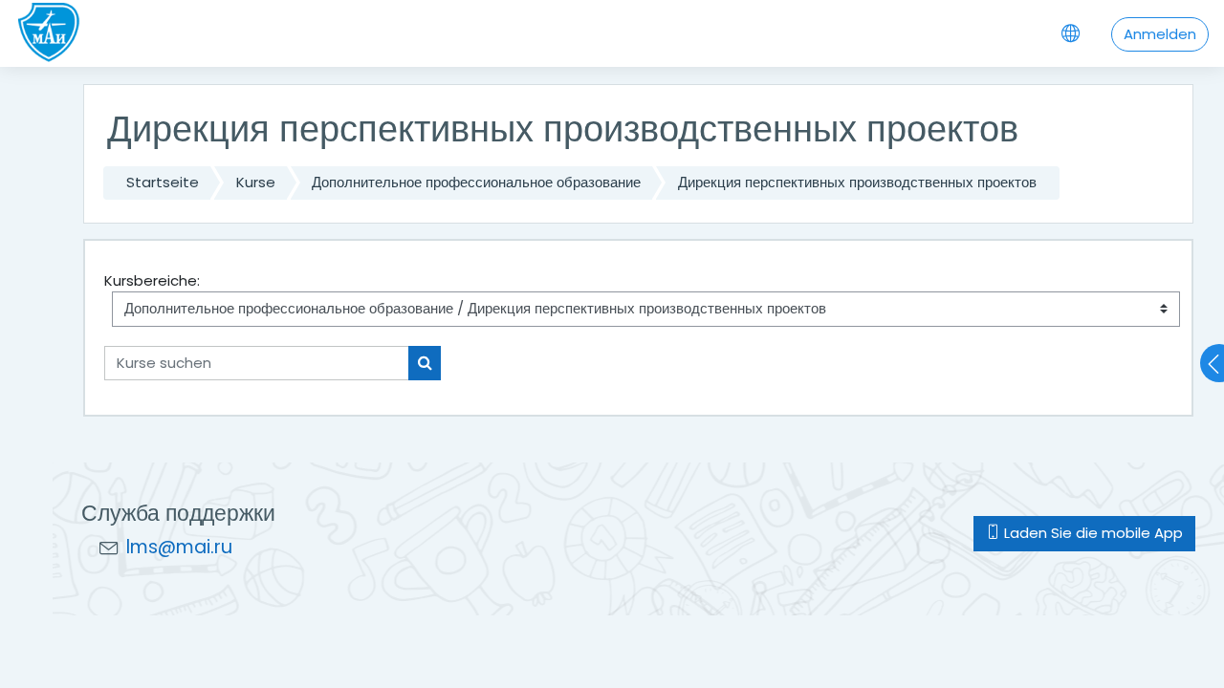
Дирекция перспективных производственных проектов (857, 182)
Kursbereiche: (152, 280)
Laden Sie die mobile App (1091, 533)
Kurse (255, 182)
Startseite (162, 182)
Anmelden (1160, 34)
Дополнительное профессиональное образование (476, 182)
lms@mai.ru (179, 547)
